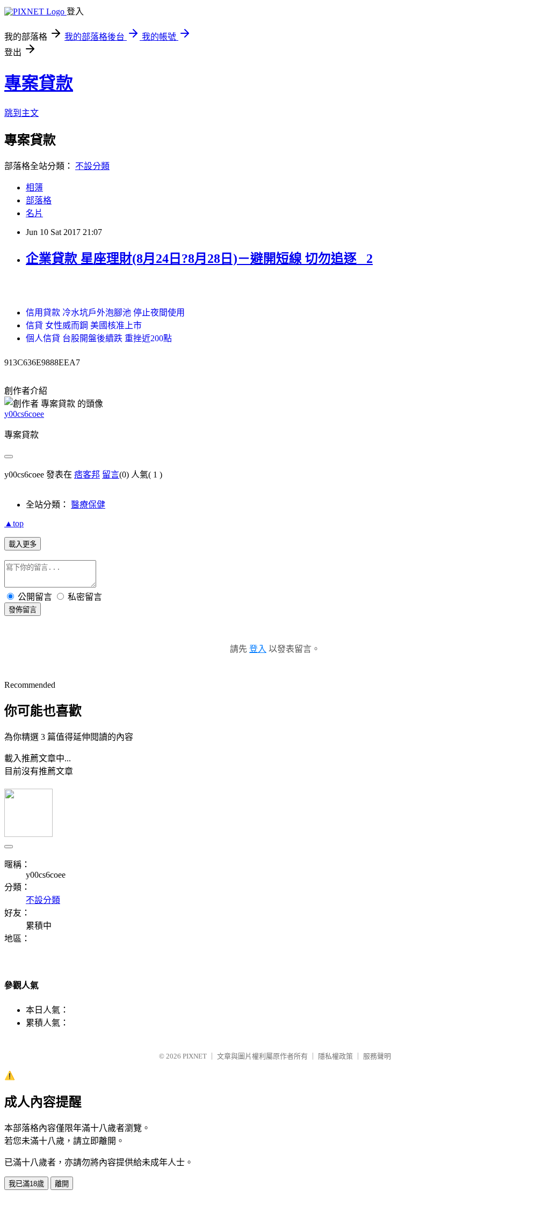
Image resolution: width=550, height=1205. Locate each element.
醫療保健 (88, 504)
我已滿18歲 (26, 1184)
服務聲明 (377, 1056)
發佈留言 (23, 610)
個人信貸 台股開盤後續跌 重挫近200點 (99, 338)
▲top (14, 523)
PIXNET (195, 1056)
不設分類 (92, 166)
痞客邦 (87, 474)
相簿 (34, 187)
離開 (62, 1184)
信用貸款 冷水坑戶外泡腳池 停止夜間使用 (105, 312)
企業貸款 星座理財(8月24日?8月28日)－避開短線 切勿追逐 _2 (199, 259)
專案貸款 (38, 83)
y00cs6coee (24, 413)
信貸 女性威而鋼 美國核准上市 (84, 325)
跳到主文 (21, 112)
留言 (110, 474)
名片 (34, 213)
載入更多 (23, 544)
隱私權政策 (335, 1056)
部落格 (39, 200)
